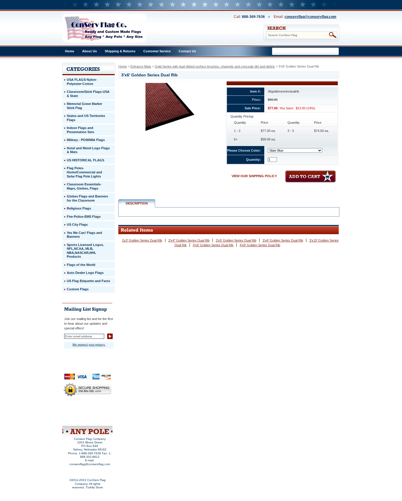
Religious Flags (79, 208)
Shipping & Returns (120, 51)
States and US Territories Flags (86, 118)
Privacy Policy (78, 410)
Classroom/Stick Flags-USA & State (88, 94)
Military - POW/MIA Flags (86, 140)
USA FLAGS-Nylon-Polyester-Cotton (82, 82)
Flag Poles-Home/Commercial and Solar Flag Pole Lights (84, 172)
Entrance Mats (140, 66)
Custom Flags (78, 289)
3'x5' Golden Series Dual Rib (236, 240)
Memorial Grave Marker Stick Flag (84, 106)
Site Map (76, 418)
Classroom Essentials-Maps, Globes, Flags (84, 186)
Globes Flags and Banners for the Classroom (87, 198)
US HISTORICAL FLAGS (85, 160)
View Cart (98, 418)
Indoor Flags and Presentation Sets (80, 130)
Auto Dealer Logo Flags (85, 272)
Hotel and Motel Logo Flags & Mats (88, 150)
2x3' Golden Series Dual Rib (142, 240)
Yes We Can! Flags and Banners (84, 235)
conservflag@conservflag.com (310, 17)
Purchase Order (98, 414)
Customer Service (157, 51)
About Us (89, 51)
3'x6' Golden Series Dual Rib (283, 240)
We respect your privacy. (88, 344)
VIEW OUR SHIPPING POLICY (254, 176)
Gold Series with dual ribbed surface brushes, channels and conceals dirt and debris (215, 66)
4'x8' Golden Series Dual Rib (260, 245)
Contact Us (187, 51)
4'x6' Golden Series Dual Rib (213, 245)
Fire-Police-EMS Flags (84, 216)
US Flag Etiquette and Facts (88, 281)
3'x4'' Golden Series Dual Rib (189, 240)
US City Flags (77, 224)
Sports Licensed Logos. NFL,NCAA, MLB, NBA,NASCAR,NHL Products (85, 251)
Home (69, 51)
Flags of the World (81, 265)
